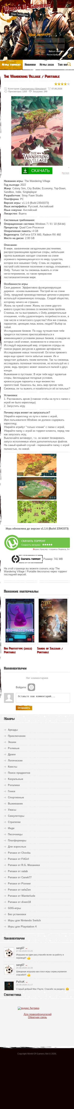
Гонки (11, 791)
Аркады (13, 729)
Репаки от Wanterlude (21, 895)
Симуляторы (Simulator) (33, 88)
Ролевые (13, 748)
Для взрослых (17, 846)
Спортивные (16, 797)
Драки (12, 754)
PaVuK (20, 981)
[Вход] (31, 687)
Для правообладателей (38, 1014)
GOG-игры (14, 908)
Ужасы (12, 809)
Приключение (16, 735)
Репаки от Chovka (19, 852)
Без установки (17, 914)
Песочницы (15, 834)
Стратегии (14, 822)
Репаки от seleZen (19, 889)
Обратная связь (37, 1017)
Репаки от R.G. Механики (24, 865)
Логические (15, 760)
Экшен (12, 742)
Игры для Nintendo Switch (24, 920)
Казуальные (15, 778)
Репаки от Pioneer (19, 883)
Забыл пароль (56, 51)
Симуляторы (16, 815)
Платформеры (17, 840)
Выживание (15, 803)
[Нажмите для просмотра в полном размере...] (36, 475)
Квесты (12, 766)
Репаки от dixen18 (19, 901)
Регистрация (53, 54)
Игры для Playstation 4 (22, 926)
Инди (11, 828)
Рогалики (14, 785)
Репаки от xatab (18, 871)
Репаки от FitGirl (18, 858)
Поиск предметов (19, 772)
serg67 (20, 948)
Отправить (24, 707)
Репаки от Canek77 (20, 877)
